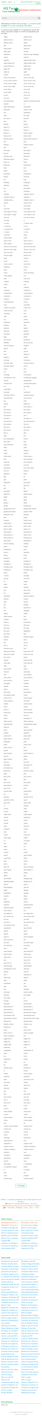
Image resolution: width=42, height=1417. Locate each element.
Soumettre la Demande (27, 2)
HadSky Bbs (4, 1405)
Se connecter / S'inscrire (37, 2)
